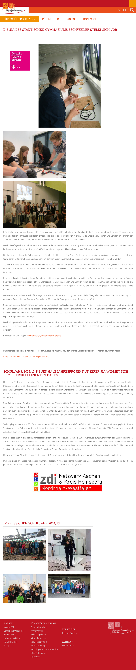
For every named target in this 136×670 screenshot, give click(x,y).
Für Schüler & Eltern (43, 623)
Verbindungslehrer (38, 634)
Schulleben (9, 634)
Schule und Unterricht (13, 630)
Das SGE (8, 623)
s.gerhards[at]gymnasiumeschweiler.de (44, 335)
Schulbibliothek (11, 641)
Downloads (35, 656)
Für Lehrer (69, 629)
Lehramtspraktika (12, 638)
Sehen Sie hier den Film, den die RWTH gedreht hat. (26, 356)
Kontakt (67, 641)
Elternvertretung (38, 645)
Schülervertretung (39, 641)
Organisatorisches (38, 627)
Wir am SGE (9, 627)
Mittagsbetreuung (38, 638)
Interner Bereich (38, 652)
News (6, 645)
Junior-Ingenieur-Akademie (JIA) (44, 649)
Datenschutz (68, 645)
